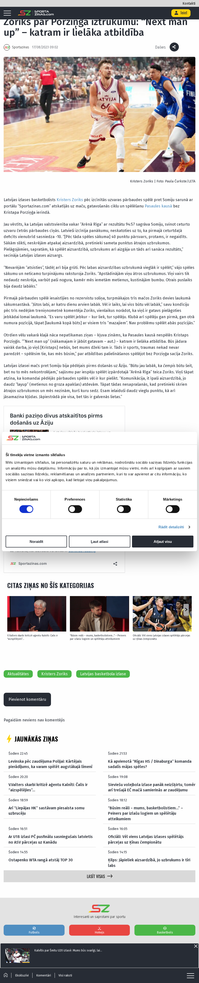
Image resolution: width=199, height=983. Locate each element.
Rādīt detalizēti (171, 527)
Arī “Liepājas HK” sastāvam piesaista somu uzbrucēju (46, 811)
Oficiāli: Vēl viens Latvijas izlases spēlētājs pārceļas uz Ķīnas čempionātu (161, 637)
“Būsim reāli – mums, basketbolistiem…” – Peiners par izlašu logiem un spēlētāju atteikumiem (98, 637)
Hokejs (99, 932)
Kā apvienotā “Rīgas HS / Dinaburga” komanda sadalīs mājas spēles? (149, 764)
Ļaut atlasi (99, 541)
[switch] (75, 509)
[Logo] (35, 13)
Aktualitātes (18, 674)
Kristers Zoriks (70, 199)
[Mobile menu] (8, 13)
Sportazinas (20, 47)
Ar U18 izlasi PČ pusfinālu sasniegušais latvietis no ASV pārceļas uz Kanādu (50, 839)
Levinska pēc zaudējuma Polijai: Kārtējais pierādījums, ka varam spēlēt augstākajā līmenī (50, 764)
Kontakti (188, 3)
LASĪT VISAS (96, 876)
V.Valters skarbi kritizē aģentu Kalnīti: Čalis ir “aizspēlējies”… (32, 637)
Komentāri (43, 975)
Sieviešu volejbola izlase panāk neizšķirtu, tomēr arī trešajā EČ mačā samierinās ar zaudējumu (151, 787)
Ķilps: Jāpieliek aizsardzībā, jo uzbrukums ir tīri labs (149, 863)
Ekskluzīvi (22, 975)
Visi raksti (65, 975)
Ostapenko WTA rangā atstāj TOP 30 (40, 860)
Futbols (34, 932)
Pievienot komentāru (27, 699)
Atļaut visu (163, 541)
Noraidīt (36, 541)
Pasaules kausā (158, 206)
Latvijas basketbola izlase (103, 674)
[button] (186, 609)
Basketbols (165, 932)
